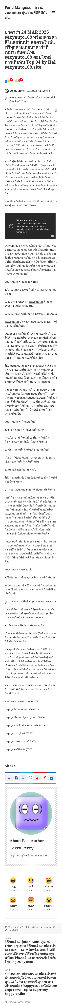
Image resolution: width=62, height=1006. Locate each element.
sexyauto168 (16, 97)
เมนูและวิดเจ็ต (53, 12)
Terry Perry (22, 848)
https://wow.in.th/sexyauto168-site (25, 725)
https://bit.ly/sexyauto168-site (22, 709)
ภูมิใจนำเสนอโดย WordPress (17, 1002)
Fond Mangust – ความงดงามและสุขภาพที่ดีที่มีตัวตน (26, 12)
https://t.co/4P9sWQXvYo (19, 749)
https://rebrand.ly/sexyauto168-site (25, 717)
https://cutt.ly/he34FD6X (19, 733)
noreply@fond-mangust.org (32, 855)
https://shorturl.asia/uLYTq (20, 741)
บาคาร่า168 (32, 701)
